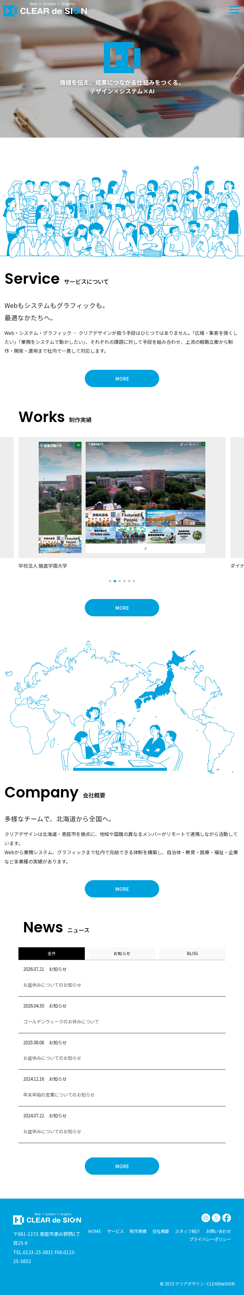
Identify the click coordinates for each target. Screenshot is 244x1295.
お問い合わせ (218, 1231)
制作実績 (138, 1231)
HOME (94, 1231)
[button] (110, 581)
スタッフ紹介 (187, 1231)
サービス (115, 1231)
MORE (122, 378)
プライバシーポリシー (210, 1239)
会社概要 (160, 1231)
